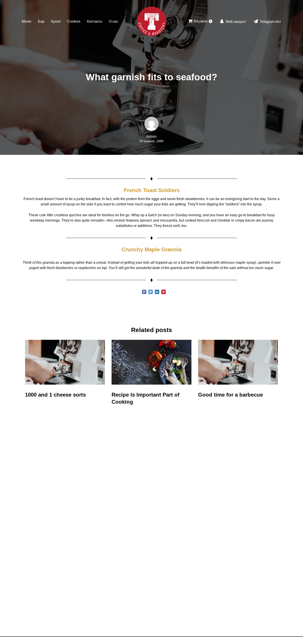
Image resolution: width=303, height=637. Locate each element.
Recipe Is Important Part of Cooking (145, 398)
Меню (26, 21)
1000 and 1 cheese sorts (55, 395)
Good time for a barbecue (230, 395)
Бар (41, 21)
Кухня (56, 21)
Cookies (73, 21)
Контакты (94, 21)
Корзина (202, 21)
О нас (113, 21)
